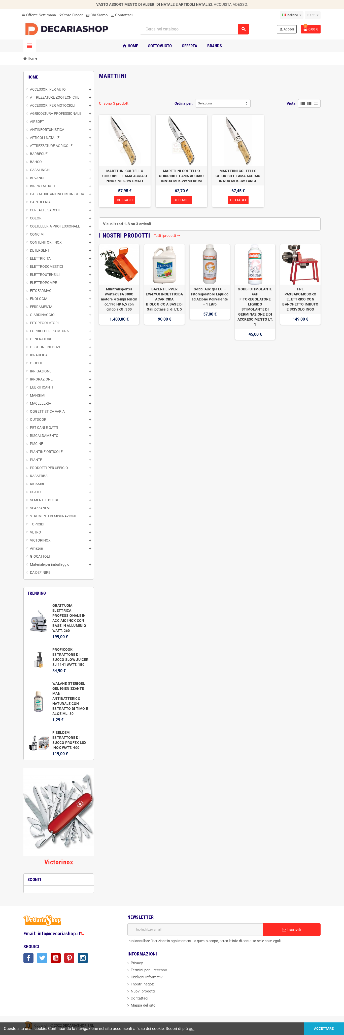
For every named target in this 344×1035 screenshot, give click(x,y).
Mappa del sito (143, 1005)
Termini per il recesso (149, 970)
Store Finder (71, 15)
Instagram (83, 958)
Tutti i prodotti (167, 236)
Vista (291, 103)
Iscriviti (293, 929)
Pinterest (69, 958)
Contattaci (123, 15)
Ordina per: (184, 103)
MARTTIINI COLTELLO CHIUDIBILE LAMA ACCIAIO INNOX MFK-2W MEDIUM (181, 176)
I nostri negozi (143, 984)
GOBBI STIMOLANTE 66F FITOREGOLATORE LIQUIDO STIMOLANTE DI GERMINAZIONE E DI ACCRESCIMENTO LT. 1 (255, 306)
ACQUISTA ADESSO (230, 4)
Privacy (137, 963)
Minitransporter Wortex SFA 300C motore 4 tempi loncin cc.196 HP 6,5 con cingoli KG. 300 (119, 299)
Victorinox (58, 862)
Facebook (28, 958)
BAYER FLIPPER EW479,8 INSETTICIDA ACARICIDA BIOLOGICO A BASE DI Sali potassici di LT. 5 (164, 299)
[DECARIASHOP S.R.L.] (68, 29)
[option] (119, 292)
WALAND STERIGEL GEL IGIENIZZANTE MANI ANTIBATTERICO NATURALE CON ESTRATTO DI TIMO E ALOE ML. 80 (70, 698)
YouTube (56, 958)
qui (191, 1028)
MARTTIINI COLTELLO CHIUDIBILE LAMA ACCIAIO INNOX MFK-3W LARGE (238, 176)
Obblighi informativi (147, 977)
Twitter (42, 958)
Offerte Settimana (39, 15)
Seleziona (205, 103)
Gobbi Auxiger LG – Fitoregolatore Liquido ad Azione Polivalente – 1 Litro (209, 296)
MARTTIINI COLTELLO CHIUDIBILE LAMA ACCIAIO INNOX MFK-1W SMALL (124, 176)
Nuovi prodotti (143, 991)
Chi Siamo (98, 15)
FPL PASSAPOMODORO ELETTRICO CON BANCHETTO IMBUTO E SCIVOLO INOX (300, 299)
